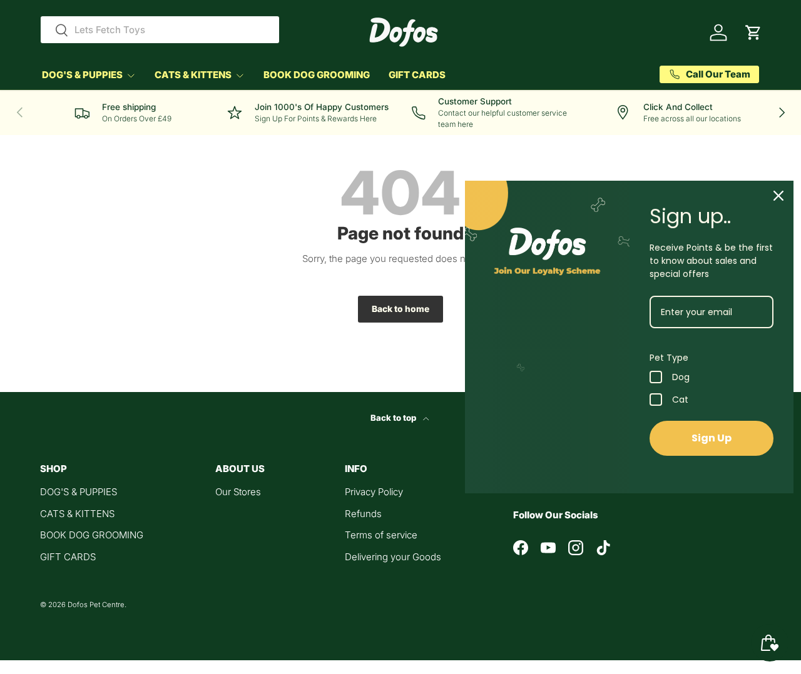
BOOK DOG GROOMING (316, 75)
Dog (681, 377)
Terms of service (381, 535)
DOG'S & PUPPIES (82, 75)
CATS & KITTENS (193, 75)
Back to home (400, 309)
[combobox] (160, 29)
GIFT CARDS (417, 75)
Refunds (363, 514)
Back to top (394, 418)
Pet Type (669, 357)
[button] (753, 32)
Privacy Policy (374, 492)
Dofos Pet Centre (96, 604)
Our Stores (238, 492)
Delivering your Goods (393, 557)
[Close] (778, 196)
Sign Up (711, 438)
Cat (680, 399)
